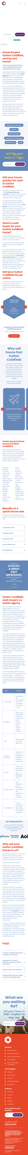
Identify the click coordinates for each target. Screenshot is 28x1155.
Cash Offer (14, 129)
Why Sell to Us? (10, 142)
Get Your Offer (20, 34)
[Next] (25, 307)
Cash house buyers (13, 1053)
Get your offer (14, 336)
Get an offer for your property (12, 1109)
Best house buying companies (12, 1063)
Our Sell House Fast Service (14, 125)
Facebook (10, 1092)
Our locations (11, 1060)
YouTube (10, 1095)
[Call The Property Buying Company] (20, 3)
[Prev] (2, 307)
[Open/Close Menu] (25, 3)
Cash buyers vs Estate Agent (14, 138)
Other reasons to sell (13, 1056)
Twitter (9, 1098)
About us (10, 1072)
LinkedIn (9, 1101)
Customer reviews (12, 1081)
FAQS (20, 142)
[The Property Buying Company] (5, 3)
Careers (9, 1078)
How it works (11, 1075)
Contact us (10, 1084)
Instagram (10, 1104)
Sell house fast (11, 1050)
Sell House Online (14, 134)
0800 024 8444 (10, 1124)
